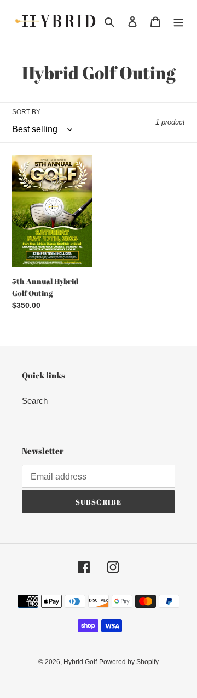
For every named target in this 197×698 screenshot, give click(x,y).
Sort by (26, 112)
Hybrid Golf (80, 662)
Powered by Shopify (129, 662)
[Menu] (178, 21)
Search (35, 400)
